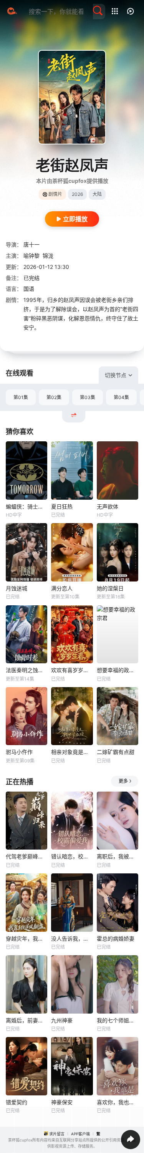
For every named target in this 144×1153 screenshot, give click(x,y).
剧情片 (55, 194)
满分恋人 (62, 588)
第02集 (53, 397)
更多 (123, 781)
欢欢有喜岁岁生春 (72, 670)
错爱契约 (16, 1102)
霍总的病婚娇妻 (115, 938)
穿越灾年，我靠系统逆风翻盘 (26, 938)
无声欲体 (107, 506)
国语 (28, 288)
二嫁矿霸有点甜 (115, 752)
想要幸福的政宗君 (117, 670)
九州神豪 (62, 1020)
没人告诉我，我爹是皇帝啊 (72, 938)
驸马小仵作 (19, 752)
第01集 (20, 397)
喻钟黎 (31, 255)
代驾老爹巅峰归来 (26, 856)
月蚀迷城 (16, 588)
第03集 (87, 397)
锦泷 (48, 255)
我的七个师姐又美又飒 (117, 1020)
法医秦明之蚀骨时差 (26, 670)
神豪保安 (62, 1102)
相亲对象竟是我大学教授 (72, 752)
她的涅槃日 (110, 588)
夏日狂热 (62, 506)
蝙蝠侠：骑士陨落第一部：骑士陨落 (26, 506)
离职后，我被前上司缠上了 (117, 856)
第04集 (121, 397)
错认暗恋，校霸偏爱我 (72, 856)
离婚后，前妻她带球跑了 (26, 1020)
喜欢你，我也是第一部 (117, 1102)
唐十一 (31, 244)
